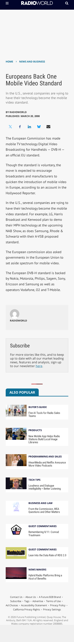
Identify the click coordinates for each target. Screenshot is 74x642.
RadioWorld (18, 112)
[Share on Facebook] (20, 126)
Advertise (37, 601)
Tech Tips (34, 480)
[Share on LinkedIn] (29, 126)
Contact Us (16, 597)
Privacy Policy (57, 605)
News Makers (37, 569)
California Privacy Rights (26, 609)
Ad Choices (12, 605)
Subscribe (15, 601)
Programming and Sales (45, 456)
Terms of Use (53, 601)
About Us (30, 597)
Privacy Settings (52, 609)
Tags (26, 601)
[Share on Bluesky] (39, 126)
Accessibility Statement (34, 605)
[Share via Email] (48, 126)
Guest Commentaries (42, 526)
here (39, 366)
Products (35, 430)
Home (9, 61)
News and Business (32, 61)
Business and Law (40, 503)
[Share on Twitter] (10, 126)
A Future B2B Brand (50, 597)
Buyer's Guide (37, 407)
